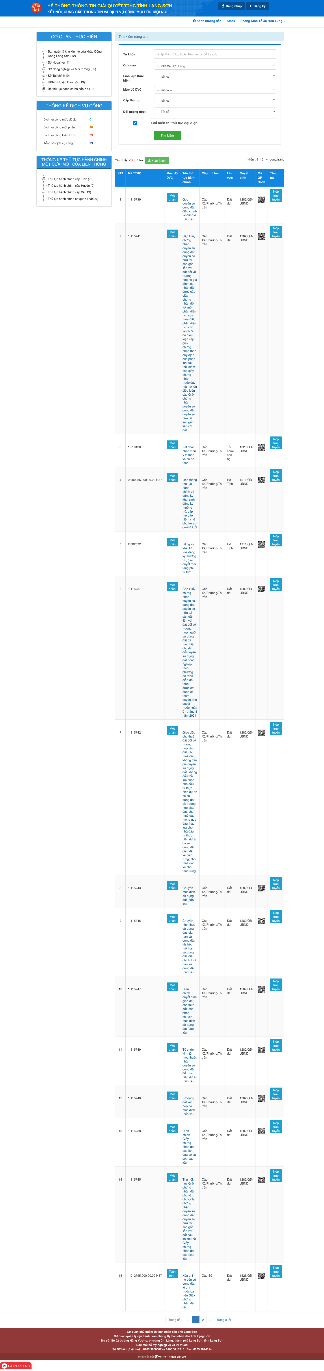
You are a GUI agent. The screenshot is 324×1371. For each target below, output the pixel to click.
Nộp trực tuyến (276, 195)
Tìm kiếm (167, 135)
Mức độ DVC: (133, 89)
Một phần (172, 197)
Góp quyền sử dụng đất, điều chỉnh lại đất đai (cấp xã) (189, 209)
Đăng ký (259, 6)
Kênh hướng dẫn (208, 21)
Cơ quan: (130, 65)
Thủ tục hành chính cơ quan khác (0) (73, 198)
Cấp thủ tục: (132, 100)
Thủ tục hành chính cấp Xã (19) (69, 192)
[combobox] (215, 65)
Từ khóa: (129, 54)
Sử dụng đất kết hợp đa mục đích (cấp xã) (188, 1106)
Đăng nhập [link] (233, 6)
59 (91, 135)
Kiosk (231, 21)
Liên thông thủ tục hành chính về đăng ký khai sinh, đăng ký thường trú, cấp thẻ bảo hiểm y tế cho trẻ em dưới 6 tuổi (189, 503)
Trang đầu (175, 1319)
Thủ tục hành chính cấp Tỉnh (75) (70, 179)
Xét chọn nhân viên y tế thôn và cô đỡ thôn (189, 455)
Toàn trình (172, 1273)
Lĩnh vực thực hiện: (133, 78)
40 (91, 127)
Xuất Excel (158, 160)
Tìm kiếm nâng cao (134, 36)
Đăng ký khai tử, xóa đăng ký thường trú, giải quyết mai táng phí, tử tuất (189, 558)
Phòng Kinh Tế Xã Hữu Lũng (261, 21)
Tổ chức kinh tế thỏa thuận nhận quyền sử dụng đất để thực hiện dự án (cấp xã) (189, 1065)
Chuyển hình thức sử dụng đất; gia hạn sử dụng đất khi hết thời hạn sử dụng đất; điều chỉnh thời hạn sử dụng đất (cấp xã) (189, 946)
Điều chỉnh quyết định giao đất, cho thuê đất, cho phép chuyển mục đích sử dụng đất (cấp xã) (189, 1011)
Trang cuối (224, 1319)
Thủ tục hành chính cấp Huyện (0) (71, 185)
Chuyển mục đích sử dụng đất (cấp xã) (188, 895)
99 (91, 143)
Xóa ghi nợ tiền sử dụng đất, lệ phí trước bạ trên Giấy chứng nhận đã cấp (189, 1291)
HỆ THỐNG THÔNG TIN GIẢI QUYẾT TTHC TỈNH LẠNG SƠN (109, 6)
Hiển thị (253, 159)
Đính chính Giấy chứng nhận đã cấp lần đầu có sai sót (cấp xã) (189, 1146)
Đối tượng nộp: (134, 112)
